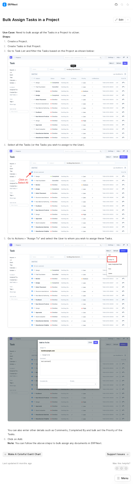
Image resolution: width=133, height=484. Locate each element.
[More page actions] (127, 19)
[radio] (117, 468)
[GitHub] (116, 4)
